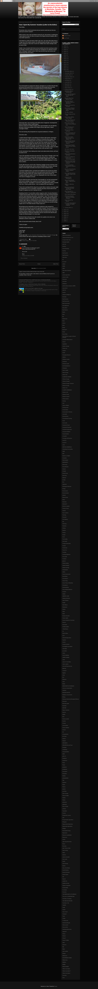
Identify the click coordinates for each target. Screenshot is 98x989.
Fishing (64, 528)
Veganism (64, 931)
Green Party (65, 580)
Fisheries (64, 525)
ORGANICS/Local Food (67, 745)
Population (64, 810)
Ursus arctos (65, 927)
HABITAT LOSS (65, 596)
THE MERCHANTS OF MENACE (69, 894)
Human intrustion (66, 615)
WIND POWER (65, 966)
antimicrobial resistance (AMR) (68, 285)
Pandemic (64, 758)
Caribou (64, 350)
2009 (65, 215)
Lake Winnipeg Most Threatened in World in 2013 (70, 166)
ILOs (63, 635)
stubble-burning (65, 883)
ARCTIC (64, 290)
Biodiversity (64, 318)
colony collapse (65, 405)
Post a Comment (24, 258)
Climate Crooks (65, 394)
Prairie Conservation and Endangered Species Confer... (70, 134)
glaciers (64, 561)
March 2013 (67, 87)
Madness (64, 679)
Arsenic (64, 292)
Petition (64, 775)
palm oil (64, 756)
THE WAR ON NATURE (67, 900)
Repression (64, 832)
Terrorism (64, 892)
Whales (64, 953)
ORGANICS (64, 742)
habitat (63, 593)
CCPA (63, 352)
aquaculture (64, 288)
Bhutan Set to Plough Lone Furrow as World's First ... (70, 124)
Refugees (64, 821)
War (63, 946)
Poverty (64, 813)
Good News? (65, 578)
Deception (64, 458)
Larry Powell (66, 38)
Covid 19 (64, 440)
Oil (63, 732)
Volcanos (64, 944)
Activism (64, 246)
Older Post (55, 264)
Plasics (63, 786)
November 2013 (68, 73)
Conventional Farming (67, 418)
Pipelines (64, 782)
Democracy (64, 464)
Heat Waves (65, 604)
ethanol (64, 495)
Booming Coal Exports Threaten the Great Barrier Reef (69, 188)
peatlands (64, 767)
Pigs (63, 780)
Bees (63, 314)
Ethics (63, 499)
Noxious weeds (65, 718)
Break (63, 331)
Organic (64, 740)
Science (64, 854)
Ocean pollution (65, 727)
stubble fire (64, 881)
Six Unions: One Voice (69, 149)
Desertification (65, 466)
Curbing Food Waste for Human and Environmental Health (70, 158)
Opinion (64, 738)
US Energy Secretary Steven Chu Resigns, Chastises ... (70, 197)
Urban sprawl (65, 924)
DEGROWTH (65, 462)
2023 (65, 51)
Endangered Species (66, 486)
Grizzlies (64, 591)
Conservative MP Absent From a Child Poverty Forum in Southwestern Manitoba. (34, 279)
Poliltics (64, 797)
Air (63, 259)
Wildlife (63, 964)
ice (63, 631)
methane (64, 690)
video (63, 942)
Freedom (64, 558)
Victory (63, 933)
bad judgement (65, 305)
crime (63, 444)
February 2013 (68, 89)
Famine (64, 510)
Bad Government (66, 303)
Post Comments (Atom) (41, 268)
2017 (65, 62)
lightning (64, 668)
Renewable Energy (66, 830)
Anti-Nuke (64, 281)
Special (64, 878)
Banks (63, 312)
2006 (65, 220)
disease (64, 468)
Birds (63, 320)
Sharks (63, 865)
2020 (65, 56)
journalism (64, 650)
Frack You (64, 550)
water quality (65, 951)
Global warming (65, 567)
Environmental (65, 493)
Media (63, 683)
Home (39, 264)
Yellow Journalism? (66, 970)
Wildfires (64, 962)
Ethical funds (65, 497)
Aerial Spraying (65, 248)
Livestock (64, 670)
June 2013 (67, 82)
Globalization (65, 569)
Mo (22, 246)
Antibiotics (64, 283)
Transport (64, 913)
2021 (65, 55)
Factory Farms (65, 508)
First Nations (65, 519)
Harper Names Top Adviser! (69, 201)
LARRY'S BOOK (65, 657)
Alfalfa (63, 266)
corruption (64, 436)
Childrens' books (65, 359)
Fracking (64, 552)
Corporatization (65, 433)
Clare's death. (65, 370)
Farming (64, 514)
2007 (65, 219)
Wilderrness (64, 960)
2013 (65, 69)
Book (63, 325)
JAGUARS (64, 648)
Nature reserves (65, 710)
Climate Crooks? (65, 396)
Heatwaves (64, 607)
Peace (63, 764)
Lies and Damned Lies (67, 666)
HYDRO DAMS (65, 626)
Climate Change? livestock (68, 383)
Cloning (64, 400)
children (64, 357)
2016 (65, 64)
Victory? (64, 938)
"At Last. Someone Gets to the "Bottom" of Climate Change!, (42, 235)
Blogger (55, 986)
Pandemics (64, 760)
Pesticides (64, 773)
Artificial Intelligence (66, 294)
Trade (63, 907)
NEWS (63, 714)
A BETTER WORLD (66, 235)
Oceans (64, 729)
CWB (63, 451)
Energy (63, 488)
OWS (63, 753)
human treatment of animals (68, 620)
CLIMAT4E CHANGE (66, 376)
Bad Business (65, 299)
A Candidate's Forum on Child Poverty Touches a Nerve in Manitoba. (32, 284)
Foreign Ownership (66, 543)
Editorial (64, 477)
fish (63, 521)
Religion (64, 828)
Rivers (63, 843)
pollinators (64, 802)
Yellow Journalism (66, 968)
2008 (65, 217)
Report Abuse (74, 225)
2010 (65, 213)
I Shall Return (65, 628)
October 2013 (68, 74)
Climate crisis (65, 392)
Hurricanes (64, 624)
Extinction (64, 501)
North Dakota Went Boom (70, 194)
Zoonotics (64, 975)
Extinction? (64, 503)
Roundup (64, 846)
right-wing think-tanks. (67, 841)
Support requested (66, 885)
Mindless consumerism (67, 694)
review (63, 839)
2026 (65, 46)
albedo (63, 263)
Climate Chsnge (65, 385)
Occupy (64, 723)
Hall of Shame (65, 600)
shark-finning (65, 863)
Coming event (65, 407)
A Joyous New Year (66, 239)
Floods (63, 534)
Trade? (63, 909)
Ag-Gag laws (65, 252)
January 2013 (68, 207)
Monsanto (64, 701)
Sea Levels (64, 859)
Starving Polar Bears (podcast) (69, 130)
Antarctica (64, 279)
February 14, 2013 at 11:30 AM (28, 255)
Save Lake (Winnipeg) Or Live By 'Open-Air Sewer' (70, 95)
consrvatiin (64, 414)
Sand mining (65, 850)
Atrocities (64, 296)
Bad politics (64, 307)
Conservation (65, 409)
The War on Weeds (69, 112)
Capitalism (64, 343)
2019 (65, 58)
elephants (64, 484)
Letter (63, 659)
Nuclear (64, 721)
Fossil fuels (64, 547)
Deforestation (65, 460)
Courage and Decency (67, 438)
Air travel (64, 261)
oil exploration (65, 734)
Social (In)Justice (66, 872)
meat (63, 681)
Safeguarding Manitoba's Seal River (70, 154)
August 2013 (68, 78)
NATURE (64, 707)
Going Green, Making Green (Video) (69, 117)
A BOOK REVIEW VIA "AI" (67, 237)
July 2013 (67, 80)
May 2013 (67, 84)
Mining (63, 696)
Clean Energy (65, 372)
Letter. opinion (65, 664)
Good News (64, 576)
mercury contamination (67, 688)
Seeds (63, 861)
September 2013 (68, 76)
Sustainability (65, 887)
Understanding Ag (66, 922)
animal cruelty (65, 277)
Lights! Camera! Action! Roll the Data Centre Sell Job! (31, 271)
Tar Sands (64, 889)
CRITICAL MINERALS (67, 447)
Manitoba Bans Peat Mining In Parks (69, 99)
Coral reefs (64, 422)
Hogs (63, 611)
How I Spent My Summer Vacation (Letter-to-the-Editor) (70, 174)
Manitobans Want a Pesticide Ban (69, 92)
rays (63, 817)
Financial (64, 517)
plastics (64, 789)
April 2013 (67, 85)
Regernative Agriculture (67, 826)
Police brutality (65, 795)
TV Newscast (65, 920)
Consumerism (65, 416)
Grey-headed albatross (67, 589)
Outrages (64, 747)
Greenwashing (65, 587)
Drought (64, 471)
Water (63, 949)
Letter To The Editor (33, 240)
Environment (65, 490)
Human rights (65, 618)
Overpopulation (65, 751)
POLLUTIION (65, 806)
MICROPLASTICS (66, 692)
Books (63, 327)
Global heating (65, 563)
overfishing (64, 749)
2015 (65, 66)
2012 (65, 209)
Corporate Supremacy (67, 429)
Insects (63, 642)
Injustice (64, 639)
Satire (63, 852)
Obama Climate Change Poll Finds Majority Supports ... (70, 142)
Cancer (64, 341)
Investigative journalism (67, 646)
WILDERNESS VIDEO (67, 957)
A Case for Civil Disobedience (68, 178)
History (63, 609)
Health (63, 602)
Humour (64, 622)
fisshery (64, 530)
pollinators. (64, 804)
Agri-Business (65, 255)
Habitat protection (66, 598)
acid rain (64, 244)
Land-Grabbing (65, 655)
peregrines (64, 769)
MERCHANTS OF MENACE (68, 686)
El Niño (63, 479)
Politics (63, 799)
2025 (65, 47)
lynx (63, 677)
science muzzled (65, 857)
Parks (63, 762)
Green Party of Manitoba (67, 582)
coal (63, 403)
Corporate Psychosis (66, 427)
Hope (63, 613)
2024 (65, 49)
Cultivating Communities (67, 449)
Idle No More (65, 633)
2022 (65, 53)
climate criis (64, 387)
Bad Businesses (65, 301)
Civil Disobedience (66, 365)
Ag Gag (64, 250)
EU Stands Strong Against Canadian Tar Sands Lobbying (70, 204)
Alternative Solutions (66, 270)
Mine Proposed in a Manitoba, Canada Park (70, 192)
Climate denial (65, 398)
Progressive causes (66, 815)
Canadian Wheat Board (67, 339)
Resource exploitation (67, 835)
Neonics (64, 712)
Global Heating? (65, 565)
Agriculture (64, 257)
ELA (63, 482)
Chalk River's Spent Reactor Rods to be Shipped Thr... (69, 138)
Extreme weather (66, 506)
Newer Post (22, 264)
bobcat (63, 323)
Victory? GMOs (65, 940)
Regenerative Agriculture (67, 824)
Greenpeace (65, 585)
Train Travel (64, 911)
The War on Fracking (66, 898)
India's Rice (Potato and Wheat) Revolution (70, 120)
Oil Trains (64, 736)
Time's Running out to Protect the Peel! (69, 127)
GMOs (63, 571)
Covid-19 (64, 442)
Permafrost (64, 771)
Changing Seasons (66, 354)
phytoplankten (65, 778)
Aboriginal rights (65, 242)
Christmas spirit (65, 363)
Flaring (63, 532)
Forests (64, 545)
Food (63, 536)
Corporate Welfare (66, 431)
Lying (63, 675)
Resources (64, 837)
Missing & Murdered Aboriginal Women (70, 699)
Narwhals (64, 705)
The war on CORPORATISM (68, 896)
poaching (64, 791)
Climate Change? (66, 381)
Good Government (66, 574)
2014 (65, 67)
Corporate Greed (66, 425)
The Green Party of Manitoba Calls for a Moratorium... (69, 102)
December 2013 (68, 71)
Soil (63, 876)
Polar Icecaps (65, 793)
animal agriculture (66, 274)
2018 (65, 60)
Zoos (63, 977)
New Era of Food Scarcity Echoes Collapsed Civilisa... (70, 170)
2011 (65, 211)
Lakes (63, 653)
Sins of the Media (66, 867)
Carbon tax (64, 348)
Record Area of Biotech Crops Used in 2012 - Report (70, 109)
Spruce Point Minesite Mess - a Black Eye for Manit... (70, 181)
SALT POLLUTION (66, 848)
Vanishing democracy (66, 929)
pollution (64, 808)
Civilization (64, 368)
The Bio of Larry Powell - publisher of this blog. (34, 288)
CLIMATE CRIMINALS (67, 390)
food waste (64, 541)
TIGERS (64, 905)
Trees (63, 916)
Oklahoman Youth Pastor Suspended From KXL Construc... (70, 162)
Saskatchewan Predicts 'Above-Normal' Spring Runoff (70, 146)
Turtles (63, 918)
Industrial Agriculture (66, 637)
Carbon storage (65, 346)
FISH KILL (64, 523)
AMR (63, 272)
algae (63, 268)
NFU (63, 716)
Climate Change (25, 240)
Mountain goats (65, 703)
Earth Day (64, 475)
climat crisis (64, 374)
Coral (63, 420)
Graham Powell (67, 35)
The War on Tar (65, 903)
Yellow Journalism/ (66, 973)
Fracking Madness (66, 554)
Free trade (64, 556)
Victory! (64, 935)
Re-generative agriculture (67, 819)
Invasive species (65, 644)
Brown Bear (64, 334)
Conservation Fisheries (67, 411)
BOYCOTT (64, 329)
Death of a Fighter (66, 455)
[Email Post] (30, 239)
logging (64, 672)
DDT (63, 453)
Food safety (64, 539)
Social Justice (65, 874)
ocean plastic (65, 725)
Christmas (64, 361)
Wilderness (64, 955)
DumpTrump (65, 473)
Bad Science (65, 309)
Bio (63, 316)
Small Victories (65, 870)
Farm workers (65, 512)
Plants (63, 784)
